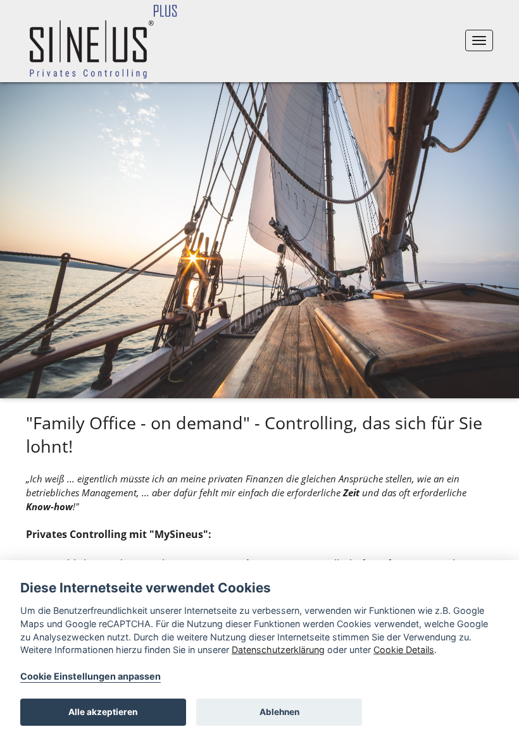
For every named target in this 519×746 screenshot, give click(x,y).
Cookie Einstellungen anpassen (90, 676)
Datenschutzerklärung (278, 649)
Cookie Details (403, 649)
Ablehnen (279, 712)
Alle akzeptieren (102, 712)
